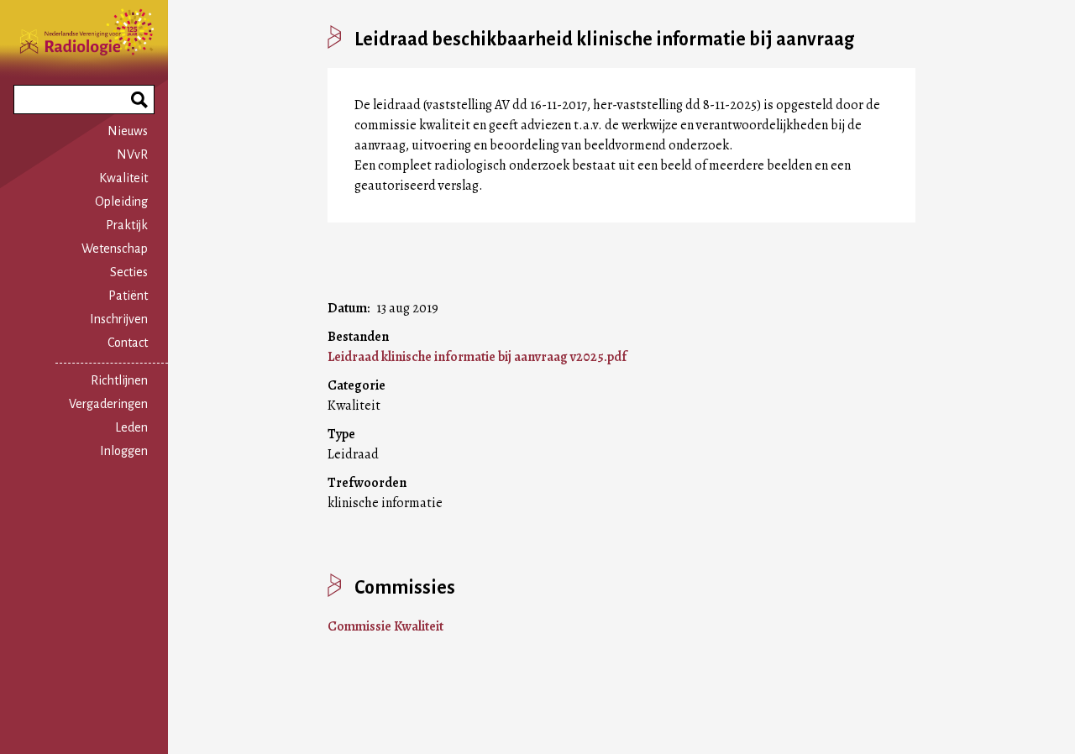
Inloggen (124, 451)
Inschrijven (119, 319)
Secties (129, 272)
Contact (128, 342)
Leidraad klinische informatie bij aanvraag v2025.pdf (477, 357)
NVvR (132, 154)
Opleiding (121, 201)
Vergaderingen (108, 404)
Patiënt (128, 295)
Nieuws (128, 131)
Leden (131, 427)
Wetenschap (114, 248)
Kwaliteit (123, 178)
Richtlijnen (119, 380)
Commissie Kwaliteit (385, 626)
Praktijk (127, 225)
